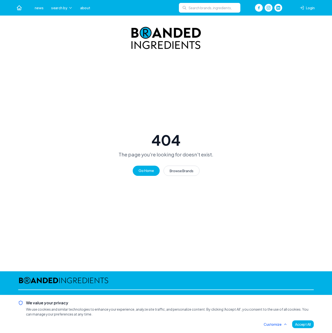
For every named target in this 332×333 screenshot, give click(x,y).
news (39, 8)
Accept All (303, 324)
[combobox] (209, 8)
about (85, 8)
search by (59, 8)
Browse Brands (181, 171)
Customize (272, 324)
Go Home (146, 170)
